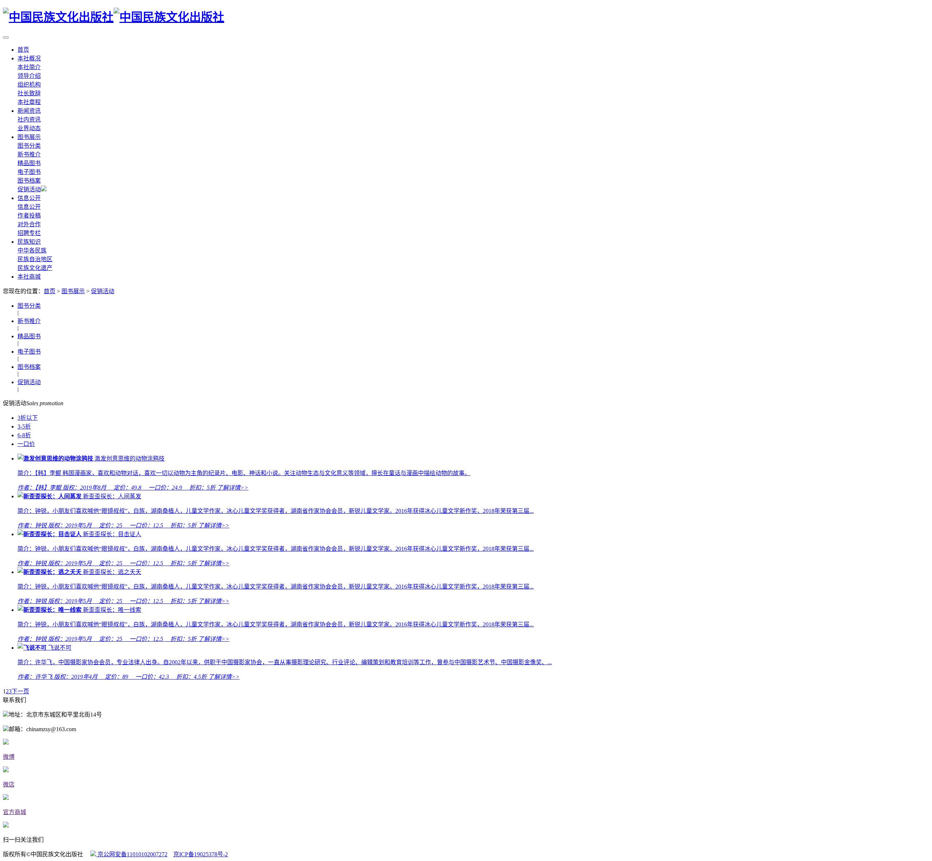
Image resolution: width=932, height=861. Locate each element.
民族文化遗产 (34, 268)
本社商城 (29, 277)
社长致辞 (29, 93)
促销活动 (29, 189)
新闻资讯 (29, 111)
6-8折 (24, 435)
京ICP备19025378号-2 (200, 854)
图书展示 (29, 137)
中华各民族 (32, 250)
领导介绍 (29, 76)
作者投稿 (29, 215)
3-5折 (24, 426)
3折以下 (27, 418)
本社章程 (29, 102)
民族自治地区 (34, 259)
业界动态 (29, 128)
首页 (23, 50)
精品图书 (29, 163)
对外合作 (29, 224)
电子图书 (29, 172)
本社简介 (29, 67)
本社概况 (29, 58)
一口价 (26, 444)
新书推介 (29, 154)
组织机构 (29, 84)
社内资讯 (29, 119)
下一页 (20, 691)
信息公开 (29, 198)
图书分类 (29, 146)
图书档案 (29, 181)
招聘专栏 (29, 233)
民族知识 (29, 242)
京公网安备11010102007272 (131, 854)
